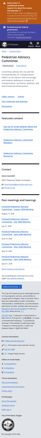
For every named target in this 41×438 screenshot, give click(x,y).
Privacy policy (7, 391)
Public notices (8, 96)
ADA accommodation (10, 382)
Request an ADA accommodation (14, 309)
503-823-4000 (7, 315)
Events (21, 96)
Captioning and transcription (13, 387)
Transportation (15, 51)
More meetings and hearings (13, 269)
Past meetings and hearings (15, 101)
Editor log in (6, 409)
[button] (31, 44)
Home (4, 51)
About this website (9, 401)
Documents (7, 106)
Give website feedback (15, 278)
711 (22, 311)
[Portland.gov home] (10, 44)
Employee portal (8, 405)
